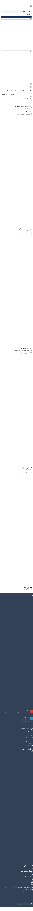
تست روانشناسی (28, 737)
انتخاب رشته (30, 735)
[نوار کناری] (31, 909)
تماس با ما (30, 745)
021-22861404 (25, 720)
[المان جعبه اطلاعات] (16, 453)
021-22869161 (25, 722)
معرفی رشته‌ (29, 733)
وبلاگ (31, 729)
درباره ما (31, 743)
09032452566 (25, 724)
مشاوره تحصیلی (29, 731)
